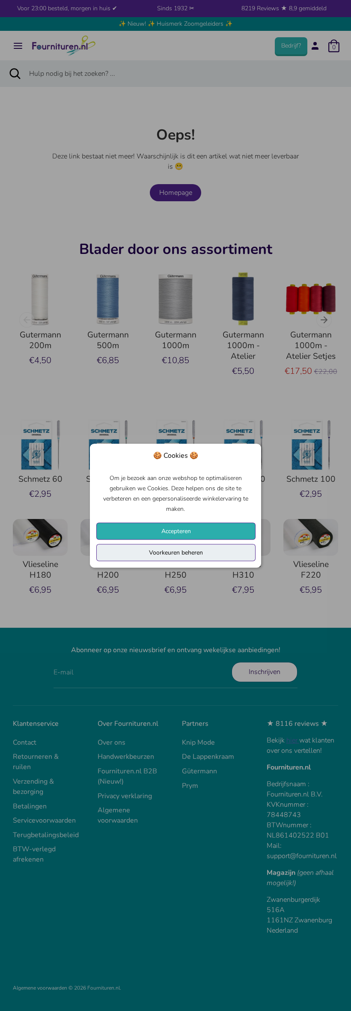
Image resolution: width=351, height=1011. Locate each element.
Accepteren (176, 531)
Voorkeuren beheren (176, 552)
